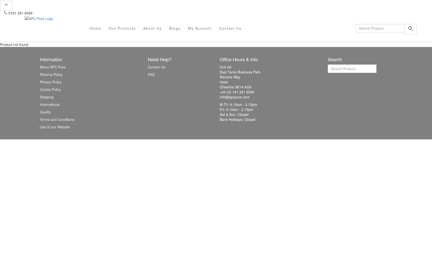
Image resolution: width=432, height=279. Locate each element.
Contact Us (230, 28)
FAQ (151, 74)
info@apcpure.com (51, 12)
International (50, 104)
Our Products (122, 28)
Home (95, 28)
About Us (152, 28)
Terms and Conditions (57, 119)
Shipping (47, 96)
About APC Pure (53, 66)
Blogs (174, 28)
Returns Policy (51, 74)
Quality (45, 111)
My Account (200, 28)
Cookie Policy (50, 89)
